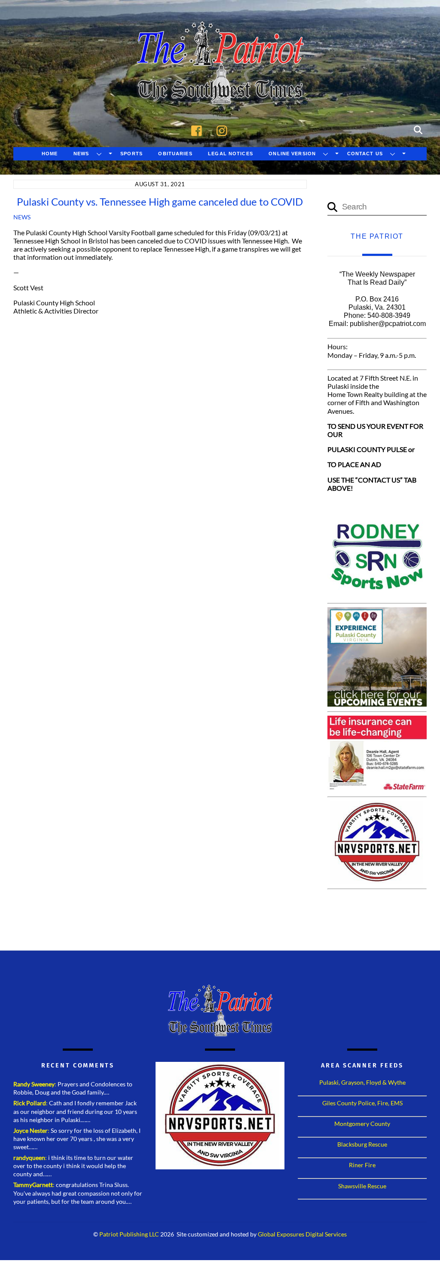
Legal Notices (230, 153)
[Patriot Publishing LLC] (220, 91)
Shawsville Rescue (362, 1186)
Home (50, 153)
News (81, 153)
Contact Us (365, 153)
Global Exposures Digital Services (302, 1234)
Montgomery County (362, 1123)
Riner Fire (362, 1165)
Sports (131, 153)
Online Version (292, 153)
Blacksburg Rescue (362, 1144)
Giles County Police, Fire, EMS (362, 1103)
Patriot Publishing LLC (129, 1234)
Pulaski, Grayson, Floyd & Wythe (362, 1082)
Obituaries (175, 153)
